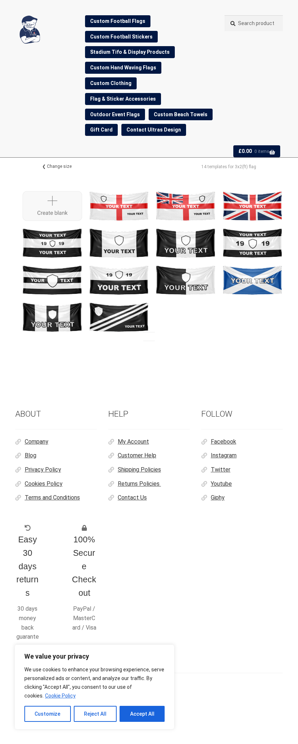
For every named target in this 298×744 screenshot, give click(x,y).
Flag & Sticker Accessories (123, 99)
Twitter (220, 469)
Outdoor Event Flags (115, 114)
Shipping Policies (139, 469)
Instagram (224, 455)
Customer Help (137, 455)
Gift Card (101, 130)
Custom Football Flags (117, 21)
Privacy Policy (43, 469)
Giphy (218, 497)
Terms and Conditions (52, 497)
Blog (30, 455)
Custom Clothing (111, 83)
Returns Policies (139, 483)
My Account (133, 441)
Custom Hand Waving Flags (123, 67)
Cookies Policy (44, 483)
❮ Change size (57, 166)
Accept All (142, 714)
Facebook (223, 441)
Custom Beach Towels (181, 114)
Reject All (95, 714)
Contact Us (132, 497)
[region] (94, 686)
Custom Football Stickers (121, 37)
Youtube (221, 483)
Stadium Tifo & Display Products (130, 52)
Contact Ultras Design (153, 130)
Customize (47, 714)
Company (36, 441)
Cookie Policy (60, 696)
